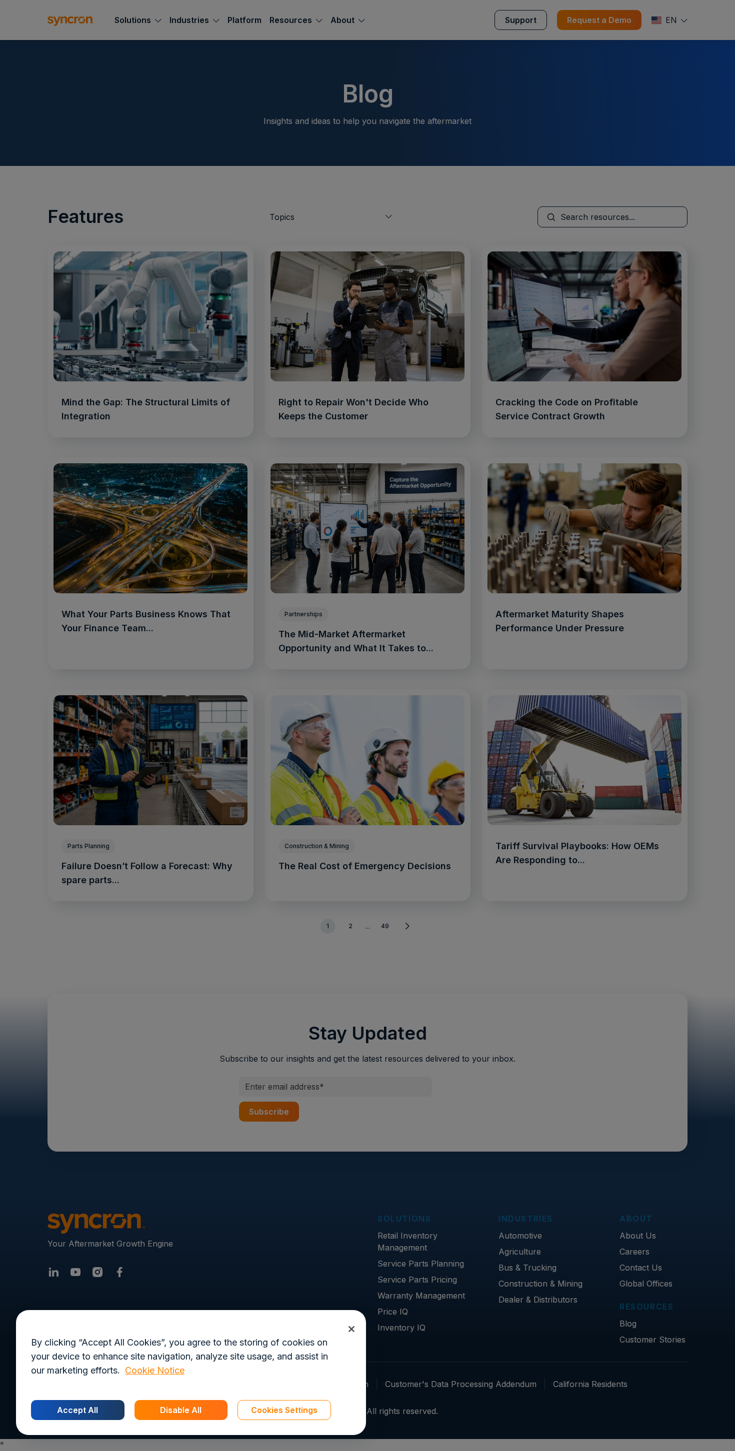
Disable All (181, 1410)
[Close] (351, 1329)
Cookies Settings (284, 1410)
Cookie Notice (154, 1370)
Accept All (77, 1410)
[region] (191, 1372)
